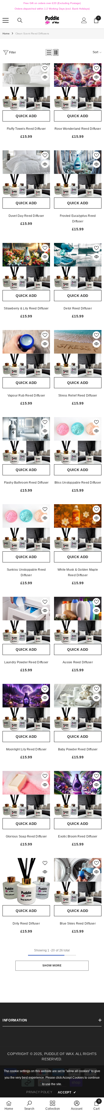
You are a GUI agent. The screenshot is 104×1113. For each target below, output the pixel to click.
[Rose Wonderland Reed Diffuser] (77, 86)
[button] (49, 52)
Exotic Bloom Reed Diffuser (77, 836)
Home (6, 33)
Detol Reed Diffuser (78, 308)
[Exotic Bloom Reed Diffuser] (77, 794)
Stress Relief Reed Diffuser (77, 395)
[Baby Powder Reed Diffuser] (77, 707)
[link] (29, 1105)
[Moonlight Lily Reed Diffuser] (26, 707)
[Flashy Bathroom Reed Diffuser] (26, 440)
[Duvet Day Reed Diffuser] (26, 174)
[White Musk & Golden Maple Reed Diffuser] (77, 527)
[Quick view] (45, 77)
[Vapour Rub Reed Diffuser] (26, 353)
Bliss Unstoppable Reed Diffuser (78, 482)
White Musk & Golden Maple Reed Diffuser (78, 572)
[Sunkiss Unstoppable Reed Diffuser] (26, 527)
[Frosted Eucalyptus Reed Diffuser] (77, 174)
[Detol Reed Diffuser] (77, 266)
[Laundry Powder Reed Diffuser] (26, 620)
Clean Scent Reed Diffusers (32, 33)
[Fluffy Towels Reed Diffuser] (26, 86)
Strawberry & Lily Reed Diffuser (26, 308)
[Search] (20, 20)
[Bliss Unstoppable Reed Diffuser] (77, 440)
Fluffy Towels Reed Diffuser (26, 128)
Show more (51, 965)
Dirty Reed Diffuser (26, 923)
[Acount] (84, 20)
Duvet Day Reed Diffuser (26, 216)
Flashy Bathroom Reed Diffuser (26, 482)
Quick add (26, 116)
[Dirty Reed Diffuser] (26, 881)
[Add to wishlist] (45, 68)
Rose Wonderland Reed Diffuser (78, 128)
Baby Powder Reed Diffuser (78, 749)
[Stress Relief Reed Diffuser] (77, 353)
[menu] (6, 20)
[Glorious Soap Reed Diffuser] (26, 794)
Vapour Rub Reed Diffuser (26, 395)
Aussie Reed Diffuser (78, 662)
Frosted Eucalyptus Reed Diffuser (78, 218)
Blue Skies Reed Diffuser (78, 923)
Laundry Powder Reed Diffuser (26, 662)
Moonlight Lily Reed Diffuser (26, 749)
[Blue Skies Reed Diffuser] (77, 881)
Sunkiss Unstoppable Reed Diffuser (26, 572)
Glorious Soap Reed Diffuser (26, 836)
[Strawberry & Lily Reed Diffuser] (26, 266)
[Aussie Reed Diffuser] (77, 620)
